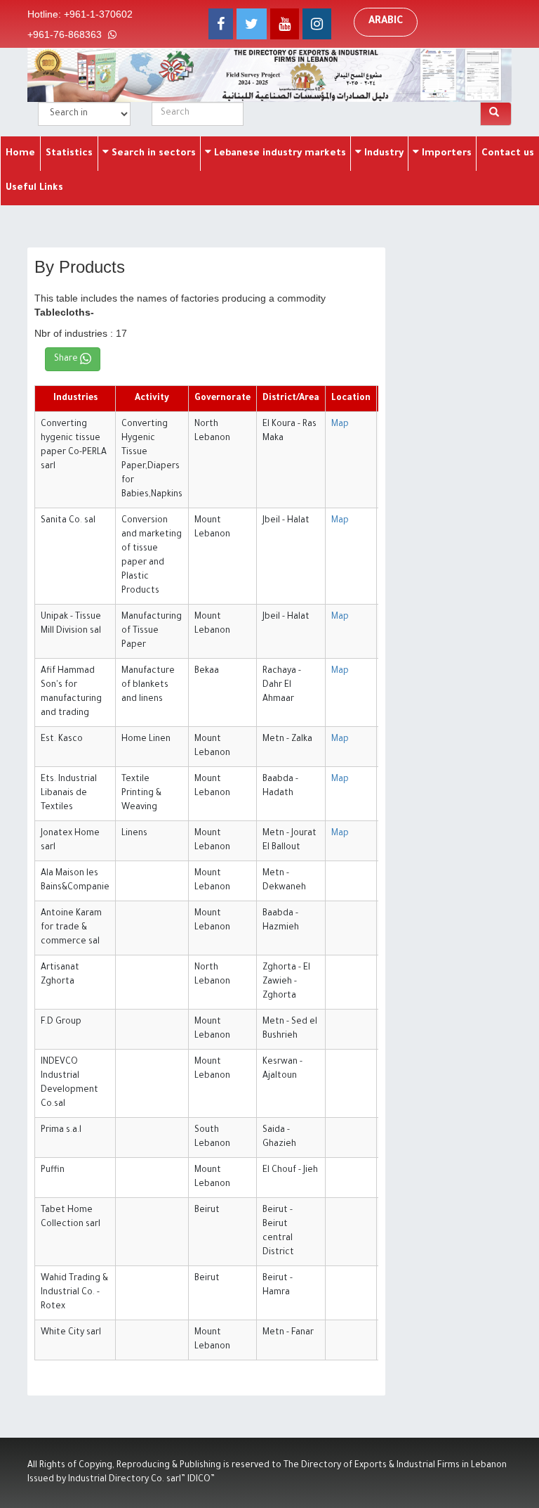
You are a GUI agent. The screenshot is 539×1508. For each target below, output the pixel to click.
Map (340, 425)
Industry (382, 153)
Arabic (385, 21)
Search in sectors (152, 153)
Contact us (507, 153)
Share (67, 359)
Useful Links (34, 188)
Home (20, 153)
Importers (445, 153)
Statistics (69, 153)
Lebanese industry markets (278, 153)
